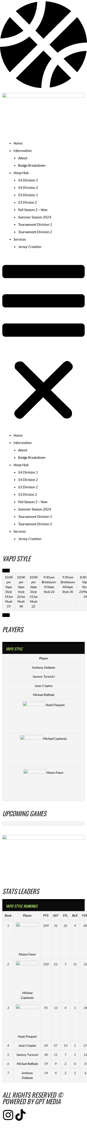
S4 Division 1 (28, 180)
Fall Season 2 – (32, 209)
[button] (43, 343)
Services (19, 239)
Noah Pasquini (55, 705)
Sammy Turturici (44, 676)
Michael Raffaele (43, 695)
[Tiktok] (20, 1115)
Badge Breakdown (31, 165)
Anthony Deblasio (43, 667)
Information (22, 150)
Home (18, 143)
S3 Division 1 (28, 195)
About (22, 158)
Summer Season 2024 (34, 217)
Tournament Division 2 (35, 232)
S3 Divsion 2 (27, 202)
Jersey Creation (29, 246)
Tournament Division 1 (35, 224)
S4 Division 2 (28, 187)
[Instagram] (8, 1115)
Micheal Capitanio (55, 738)
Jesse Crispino (43, 686)
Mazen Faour (55, 772)
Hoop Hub (21, 172)
